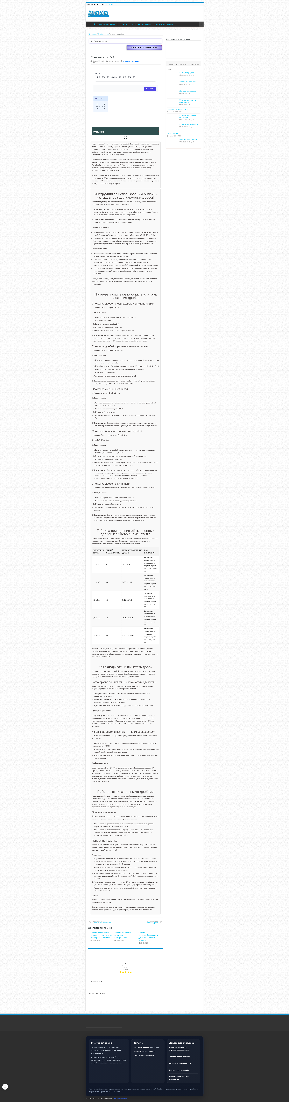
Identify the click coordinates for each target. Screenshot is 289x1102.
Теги (169, 69)
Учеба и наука (103, 34)
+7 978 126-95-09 (148, 1051)
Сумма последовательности (102, 922)
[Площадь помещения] (172, 94)
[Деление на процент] (194, 45)
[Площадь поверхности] (172, 142)
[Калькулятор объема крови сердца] (172, 53)
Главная (90, 24)
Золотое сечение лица (187, 82)
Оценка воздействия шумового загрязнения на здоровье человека (101, 935)
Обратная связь (145, 24)
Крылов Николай (98, 61)
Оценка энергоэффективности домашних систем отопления (148, 936)
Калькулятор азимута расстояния (187, 116)
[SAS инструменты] (98, 13)
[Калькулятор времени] (172, 75)
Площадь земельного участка (178, 109)
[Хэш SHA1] (183, 45)
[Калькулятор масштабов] (172, 127)
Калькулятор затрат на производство (188, 101)
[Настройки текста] (5, 1087)
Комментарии (193, 64)
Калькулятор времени (187, 73)
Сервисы (124, 24)
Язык (110, 4)
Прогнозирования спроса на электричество (122, 935)
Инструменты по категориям (105, 24)
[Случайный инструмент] (201, 24)
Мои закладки (160, 24)
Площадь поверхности (188, 139)
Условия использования (179, 1057)
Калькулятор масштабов (188, 124)
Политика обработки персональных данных (179, 1048)
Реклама (170, 24)
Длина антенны (173, 133)
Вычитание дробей (152, 922)
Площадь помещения (187, 91)
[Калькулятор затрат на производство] (172, 103)
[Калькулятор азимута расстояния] (172, 118)
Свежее (170, 64)
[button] (144, 47)
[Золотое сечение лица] (172, 45)
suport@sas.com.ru (146, 1055)
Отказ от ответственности (180, 1063)
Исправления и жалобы (179, 1070)
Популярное (181, 64)
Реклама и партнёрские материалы (179, 1077)
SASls (134, 24)
